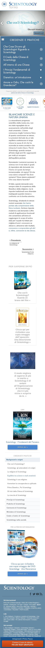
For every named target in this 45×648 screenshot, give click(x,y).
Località (6, 621)
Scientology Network (27, 628)
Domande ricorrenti (32, 618)
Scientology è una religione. (17, 480)
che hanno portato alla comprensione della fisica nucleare (21, 205)
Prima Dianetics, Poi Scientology (19, 487)
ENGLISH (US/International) (12, 602)
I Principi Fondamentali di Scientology (16, 71)
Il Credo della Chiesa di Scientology (15, 58)
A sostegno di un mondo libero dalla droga (22, 633)
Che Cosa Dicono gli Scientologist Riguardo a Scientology (16, 49)
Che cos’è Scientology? (15, 464)
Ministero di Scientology (16, 512)
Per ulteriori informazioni (23, 619)
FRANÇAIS (12, 604)
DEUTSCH (20, 606)
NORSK (33, 606)
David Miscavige (22, 629)
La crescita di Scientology (16, 495)
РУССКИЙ (32, 604)
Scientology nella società (16, 520)
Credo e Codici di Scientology (18, 516)
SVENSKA (7, 608)
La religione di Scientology (16, 472)
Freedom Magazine (19, 633)
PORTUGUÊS (24, 609)
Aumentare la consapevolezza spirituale (21, 483)
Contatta (33, 619)
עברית (20, 605)
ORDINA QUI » (22, 447)
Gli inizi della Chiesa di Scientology (20, 491)
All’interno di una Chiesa (16, 65)
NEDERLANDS (10, 606)
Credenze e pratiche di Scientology (25, 616)
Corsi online (10, 619)
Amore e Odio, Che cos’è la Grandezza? (18, 84)
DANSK (6, 604)
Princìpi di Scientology (15, 500)
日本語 (26, 604)
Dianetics (17, 628)
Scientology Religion (10, 629)
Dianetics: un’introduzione (17, 77)
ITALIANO (15, 609)
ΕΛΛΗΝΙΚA (7, 609)
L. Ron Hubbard (8, 616)
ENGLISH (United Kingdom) (30, 602)
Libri (5, 619)
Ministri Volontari (21, 618)
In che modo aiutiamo (7, 108)
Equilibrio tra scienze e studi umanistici (21, 476)
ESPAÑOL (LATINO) (17, 608)
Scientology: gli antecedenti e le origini (21, 468)
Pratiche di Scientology (16, 504)
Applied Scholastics (33, 107)
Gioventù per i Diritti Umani (17, 636)
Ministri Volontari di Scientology (13, 631)
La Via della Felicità (20, 107)
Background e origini (14, 460)
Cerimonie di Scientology (16, 508)
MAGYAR (26, 606)
